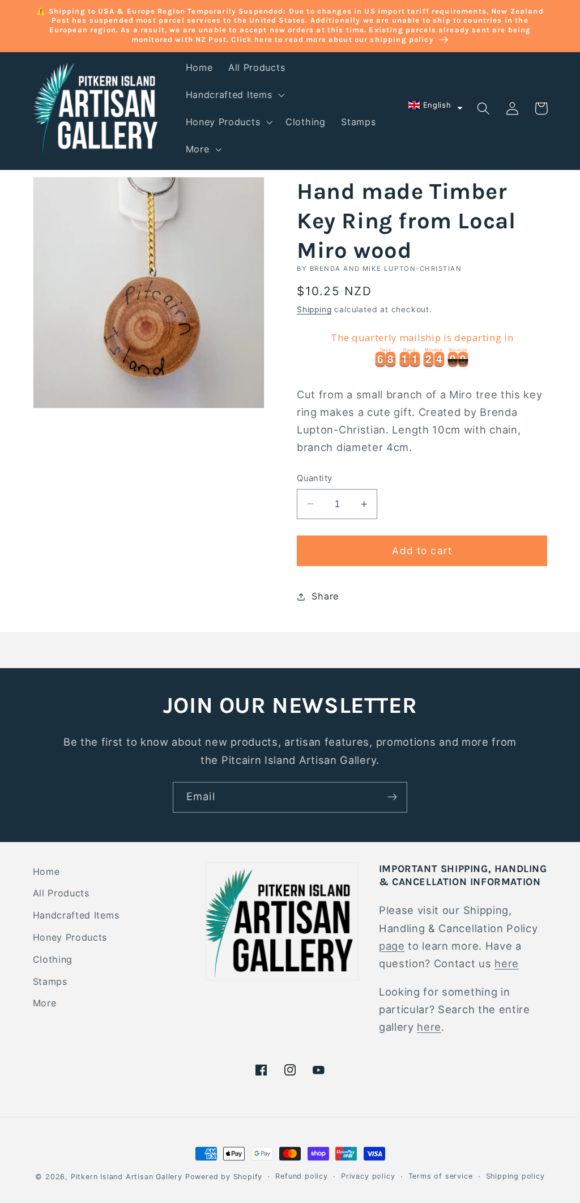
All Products (61, 893)
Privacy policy (368, 1176)
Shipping (314, 309)
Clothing (53, 959)
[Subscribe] (392, 797)
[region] (422, 347)
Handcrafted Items (76, 915)
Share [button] (325, 596)
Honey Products (70, 937)
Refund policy (301, 1176)
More (45, 1003)
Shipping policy (515, 1176)
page (392, 946)
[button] (234, 94)
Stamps (50, 981)
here (506, 963)
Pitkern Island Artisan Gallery (126, 1176)
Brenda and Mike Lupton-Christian (386, 269)
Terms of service (440, 1176)
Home (46, 871)
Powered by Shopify (224, 1176)
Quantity (314, 478)
